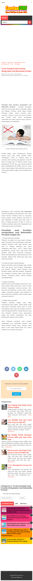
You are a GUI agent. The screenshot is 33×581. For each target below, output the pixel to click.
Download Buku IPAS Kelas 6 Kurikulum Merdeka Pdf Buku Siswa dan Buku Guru (18, 510)
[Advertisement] (16, 42)
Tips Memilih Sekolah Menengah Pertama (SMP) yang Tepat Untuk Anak (19, 437)
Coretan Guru (20, 575)
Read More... (11, 431)
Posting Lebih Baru (6, 497)
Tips (21, 75)
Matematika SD (15, 75)
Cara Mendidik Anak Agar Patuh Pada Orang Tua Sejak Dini (19, 421)
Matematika (19, 74)
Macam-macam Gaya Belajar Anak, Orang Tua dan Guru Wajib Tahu (19, 451)
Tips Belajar (25, 75)
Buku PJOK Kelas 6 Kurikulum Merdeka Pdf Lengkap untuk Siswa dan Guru (18, 517)
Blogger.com (19, 577)
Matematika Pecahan (6, 75)
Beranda (22, 497)
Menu (5, 18)
